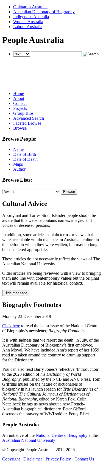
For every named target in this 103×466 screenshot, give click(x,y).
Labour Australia (27, 26)
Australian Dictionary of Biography (44, 11)
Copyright (11, 459)
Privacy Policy (58, 459)
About (18, 98)
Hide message (15, 293)
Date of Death (25, 159)
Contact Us (84, 459)
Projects (20, 108)
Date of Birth (24, 154)
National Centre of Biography (61, 435)
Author (19, 169)
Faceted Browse (27, 123)
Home (18, 93)
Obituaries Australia (30, 6)
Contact (20, 103)
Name (18, 149)
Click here (11, 325)
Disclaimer (32, 459)
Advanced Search (28, 118)
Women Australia (28, 21)
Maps (18, 164)
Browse (20, 128)
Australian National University (28, 440)
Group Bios (23, 113)
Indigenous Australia (31, 16)
